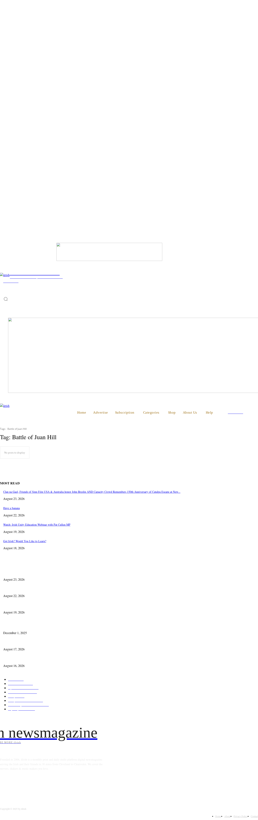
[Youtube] (56, 787)
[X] (45, 787)
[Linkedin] (25, 787)
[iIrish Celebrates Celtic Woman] (109, 259)
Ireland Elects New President (19, 626)
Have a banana (11, 508)
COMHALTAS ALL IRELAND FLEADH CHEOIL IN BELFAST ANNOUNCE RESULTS (56, 658)
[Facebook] (4, 787)
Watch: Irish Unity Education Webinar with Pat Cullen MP (36, 524)
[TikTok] (35, 787)
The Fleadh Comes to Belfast (19, 642)
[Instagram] (14, 787)
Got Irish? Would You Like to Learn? (24, 541)
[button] (253, 412)
